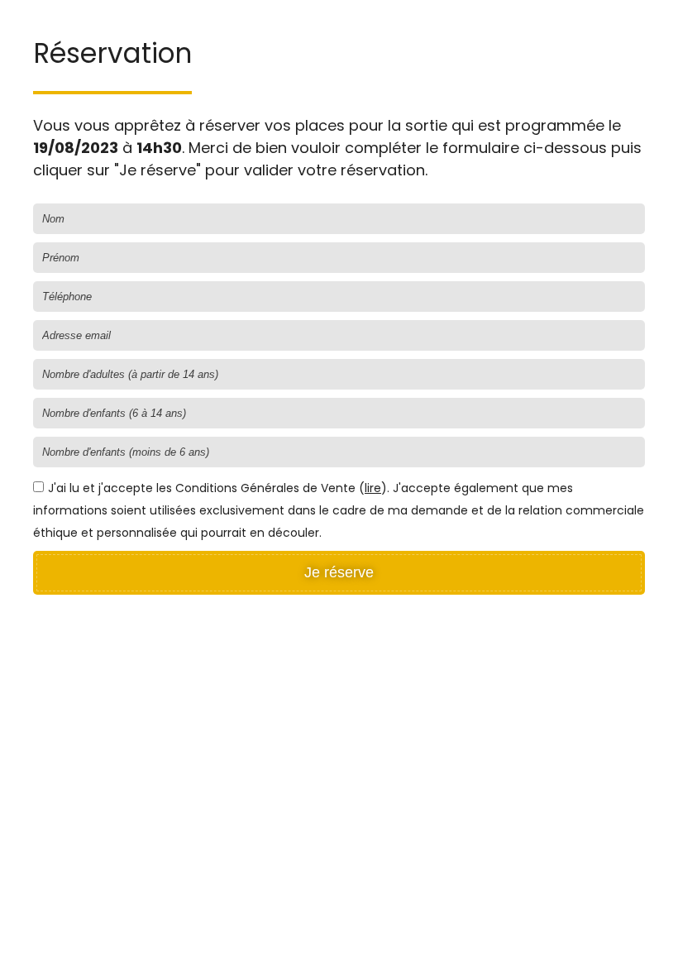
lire (373, 488)
